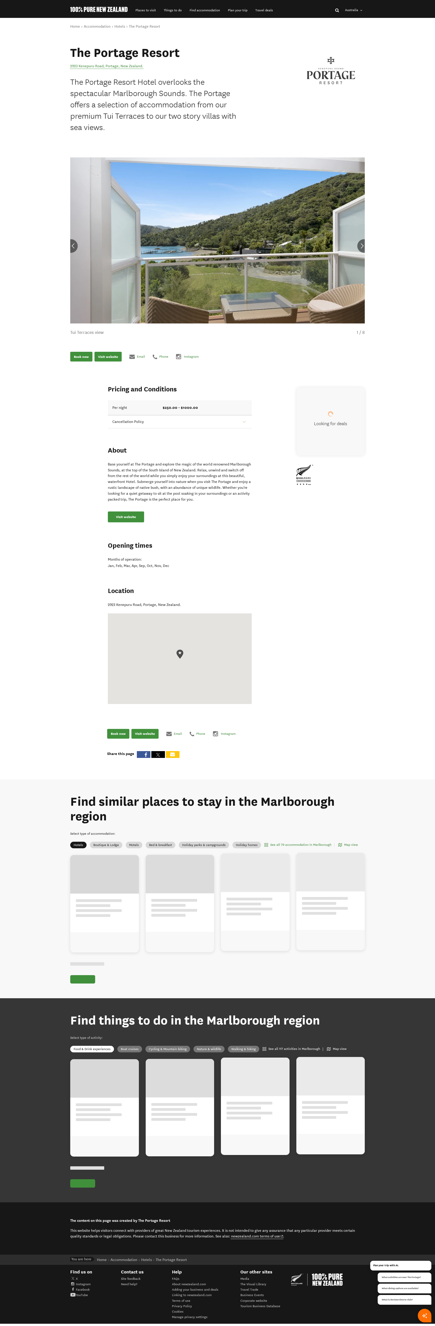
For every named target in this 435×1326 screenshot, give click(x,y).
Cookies (178, 1312)
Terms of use (181, 1301)
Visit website (108, 356)
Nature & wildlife (209, 1049)
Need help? (129, 1284)
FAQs (175, 1279)
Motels (134, 845)
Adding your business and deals (195, 1290)
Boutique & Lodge (106, 845)
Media (244, 1279)
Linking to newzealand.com (192, 1295)
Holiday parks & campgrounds (204, 845)
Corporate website (253, 1301)
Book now (81, 356)
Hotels (78, 845)
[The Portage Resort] (331, 70)
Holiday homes (247, 845)
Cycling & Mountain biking (168, 1049)
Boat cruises (130, 1049)
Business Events (252, 1295)
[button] (145, 10)
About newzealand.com (189, 1284)
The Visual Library (253, 1284)
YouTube (82, 1295)
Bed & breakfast (160, 845)
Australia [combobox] (352, 10)
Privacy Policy (182, 1306)
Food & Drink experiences (92, 1049)
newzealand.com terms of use (257, 1236)
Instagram (83, 1284)
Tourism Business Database (260, 1306)
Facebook (83, 1290)
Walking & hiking (243, 1049)
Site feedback (130, 1279)
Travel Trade (249, 1290)
